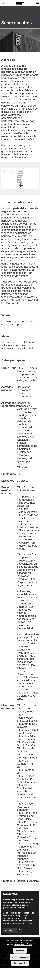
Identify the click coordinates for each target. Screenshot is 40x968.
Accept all (20, 951)
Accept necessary (20, 957)
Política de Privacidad (23, 945)
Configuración (20, 963)
